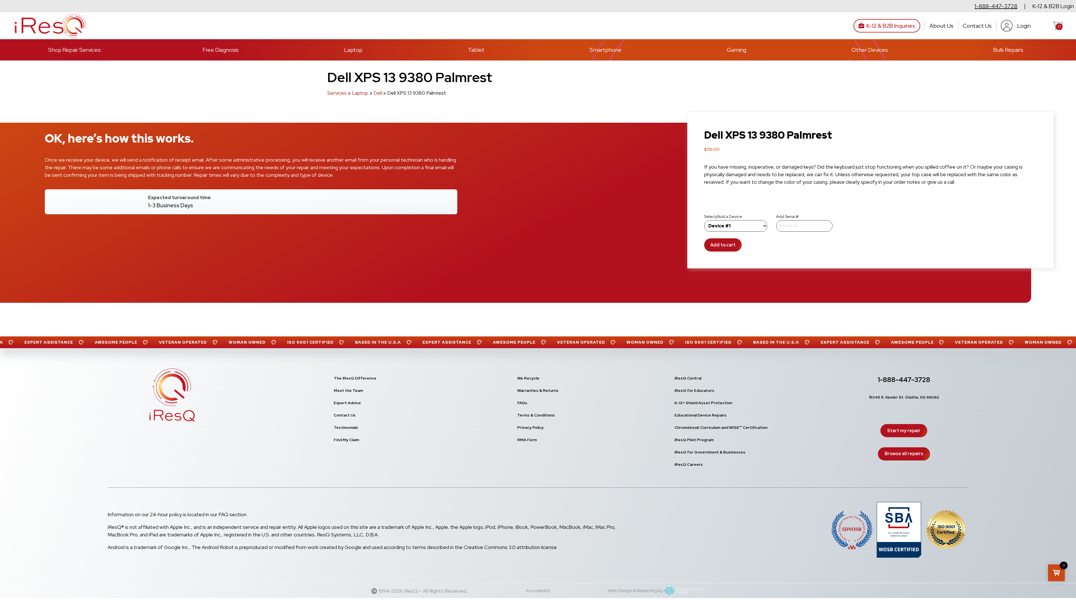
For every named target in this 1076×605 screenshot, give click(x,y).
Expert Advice (347, 402)
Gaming (736, 49)
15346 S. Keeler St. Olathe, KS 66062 (904, 397)
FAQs (522, 402)
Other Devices (870, 49)
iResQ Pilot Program (694, 439)
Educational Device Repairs (700, 415)
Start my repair (903, 431)
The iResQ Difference (355, 378)
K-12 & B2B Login (1053, 6)
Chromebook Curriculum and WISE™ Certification (720, 427)
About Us (941, 25)
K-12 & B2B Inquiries (890, 25)
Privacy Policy (530, 427)
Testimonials (346, 427)
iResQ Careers (688, 464)
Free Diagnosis (221, 49)
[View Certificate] (946, 530)
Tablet (476, 49)
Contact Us (977, 25)
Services (337, 93)
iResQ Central (687, 378)
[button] (1056, 572)
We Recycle (528, 378)
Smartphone (606, 49)
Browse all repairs (904, 454)
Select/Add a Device (723, 216)
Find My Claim (346, 439)
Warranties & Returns (537, 390)
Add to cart (723, 245)
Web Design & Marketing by (635, 591)
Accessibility (538, 591)
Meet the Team (348, 390)
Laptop (353, 49)
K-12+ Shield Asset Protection (703, 402)
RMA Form (527, 439)
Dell (378, 93)
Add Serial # (787, 216)
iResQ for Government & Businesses (709, 452)
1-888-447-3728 (996, 6)
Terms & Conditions (536, 415)
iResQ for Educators (694, 390)
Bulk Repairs (1008, 49)
